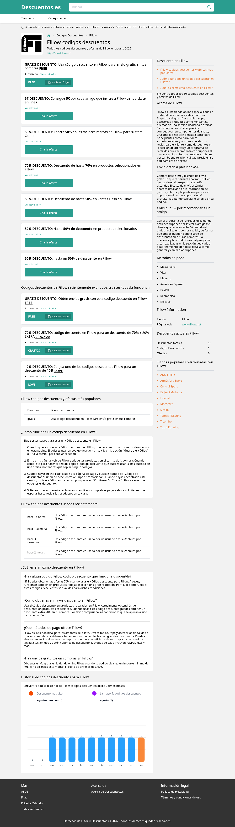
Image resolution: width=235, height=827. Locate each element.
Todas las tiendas (32, 809)
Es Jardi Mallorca (171, 392)
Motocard (166, 404)
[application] (87, 738)
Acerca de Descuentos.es (107, 791)
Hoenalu (165, 398)
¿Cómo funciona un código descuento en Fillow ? (187, 80)
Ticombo (166, 421)
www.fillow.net (191, 324)
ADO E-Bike (167, 375)
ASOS (24, 791)
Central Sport (169, 386)
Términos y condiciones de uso (181, 797)
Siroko (164, 410)
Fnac (24, 797)
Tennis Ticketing (170, 416)
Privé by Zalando (32, 803)
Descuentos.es (41, 7)
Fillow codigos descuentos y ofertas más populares (186, 71)
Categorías (55, 18)
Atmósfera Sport (171, 380)
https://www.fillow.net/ (58, 53)
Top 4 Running (169, 427)
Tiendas (26, 18)
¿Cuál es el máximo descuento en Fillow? (186, 88)
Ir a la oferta (48, 116)
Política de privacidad (175, 791)
